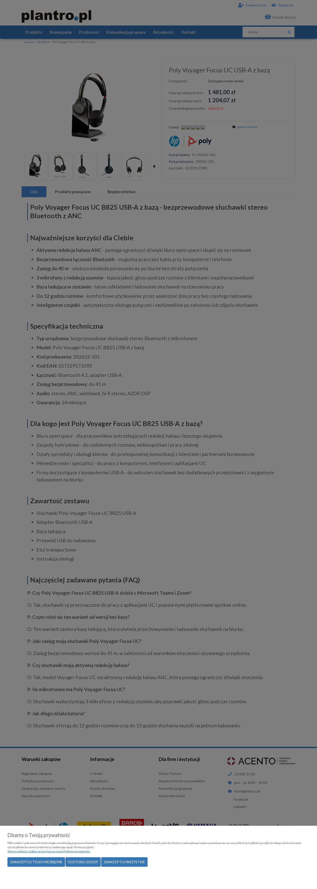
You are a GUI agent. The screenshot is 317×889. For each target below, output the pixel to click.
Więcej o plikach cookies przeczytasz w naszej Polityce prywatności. (48, 851)
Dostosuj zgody (83, 862)
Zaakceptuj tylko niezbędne (36, 862)
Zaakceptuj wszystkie (124, 862)
